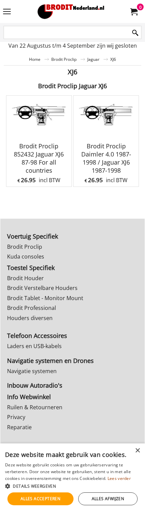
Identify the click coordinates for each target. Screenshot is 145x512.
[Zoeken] (135, 33)
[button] (72, 486)
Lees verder (119, 478)
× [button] (137, 450)
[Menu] (7, 12)
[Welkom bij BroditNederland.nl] (71, 11)
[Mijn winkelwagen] (133, 11)
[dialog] (72, 477)
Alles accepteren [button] (40, 499)
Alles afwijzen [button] (108, 499)
